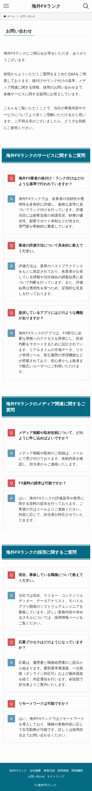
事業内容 (49, 770)
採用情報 (63, 770)
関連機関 (77, 770)
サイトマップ (55, 776)
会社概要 (35, 770)
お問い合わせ (36, 776)
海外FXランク (46, 6)
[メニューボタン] (6, 6)
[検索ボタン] (86, 6)
